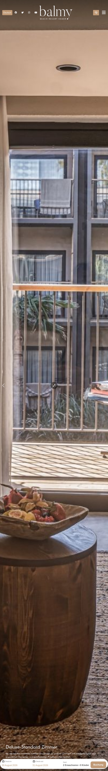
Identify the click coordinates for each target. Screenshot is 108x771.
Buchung (98, 765)
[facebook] (15, 12)
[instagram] (29, 12)
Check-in (8, 761)
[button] (7, 12)
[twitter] (22, 12)
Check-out (39, 761)
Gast (65, 762)
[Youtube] (35, 12)
